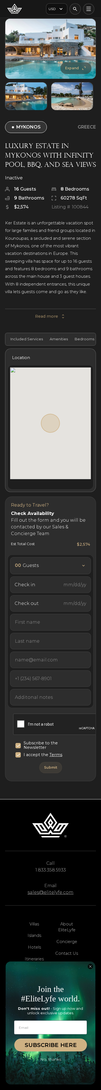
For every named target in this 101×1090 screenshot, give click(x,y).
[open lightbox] (50, 49)
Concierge (66, 941)
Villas (34, 924)
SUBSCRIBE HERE (51, 1045)
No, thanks (50, 1059)
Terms (55, 754)
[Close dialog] (90, 966)
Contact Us (66, 953)
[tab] (26, 339)
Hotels (34, 947)
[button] (56, 9)
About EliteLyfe (66, 927)
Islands (34, 935)
